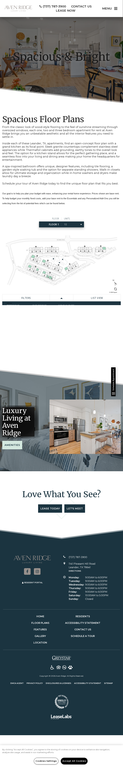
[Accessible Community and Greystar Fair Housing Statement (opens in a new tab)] (52, 667)
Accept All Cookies (74, 761)
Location (40, 642)
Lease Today (50, 508)
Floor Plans (40, 623)
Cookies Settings (46, 761)
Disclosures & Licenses (58, 683)
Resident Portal (33, 582)
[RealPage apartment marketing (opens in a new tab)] (61, 717)
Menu (107, 8)
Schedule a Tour (83, 636)
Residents (83, 616)
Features (40, 629)
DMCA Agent (17, 683)
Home (40, 616)
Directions (75, 571)
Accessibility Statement (82, 623)
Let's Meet (75, 508)
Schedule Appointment (113, 380)
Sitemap (108, 683)
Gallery (40, 636)
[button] (27, 571)
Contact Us (82, 629)
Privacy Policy (35, 683)
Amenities (12, 445)
